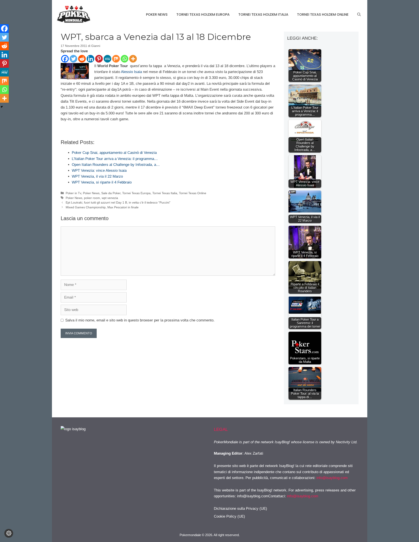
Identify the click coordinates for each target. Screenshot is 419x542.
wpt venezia (110, 198)
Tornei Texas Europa (136, 193)
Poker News (157, 14)
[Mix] (116, 59)
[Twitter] (73, 59)
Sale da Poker (110, 193)
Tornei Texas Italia (164, 193)
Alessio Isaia (131, 72)
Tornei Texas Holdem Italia (263, 14)
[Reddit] (82, 59)
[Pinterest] (99, 59)
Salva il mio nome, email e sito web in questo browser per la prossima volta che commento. (140, 320)
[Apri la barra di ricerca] (359, 14)
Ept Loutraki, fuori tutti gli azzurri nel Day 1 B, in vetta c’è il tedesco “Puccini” (118, 202)
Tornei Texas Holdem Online (323, 14)
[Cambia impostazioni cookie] (8, 533)
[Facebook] (65, 59)
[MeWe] (107, 59)
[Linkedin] (90, 59)
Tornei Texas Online (192, 193)
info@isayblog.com (332, 478)
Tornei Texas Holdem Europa (203, 14)
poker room (92, 198)
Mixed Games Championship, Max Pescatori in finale (102, 207)
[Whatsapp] (124, 59)
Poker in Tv (73, 193)
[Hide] (1, 107)
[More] (133, 59)
